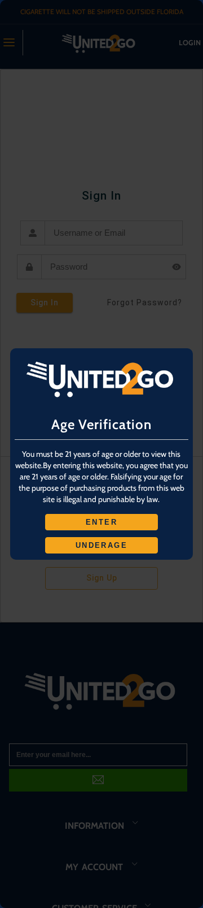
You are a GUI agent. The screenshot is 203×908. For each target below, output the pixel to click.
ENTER (101, 522)
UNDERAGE (101, 545)
